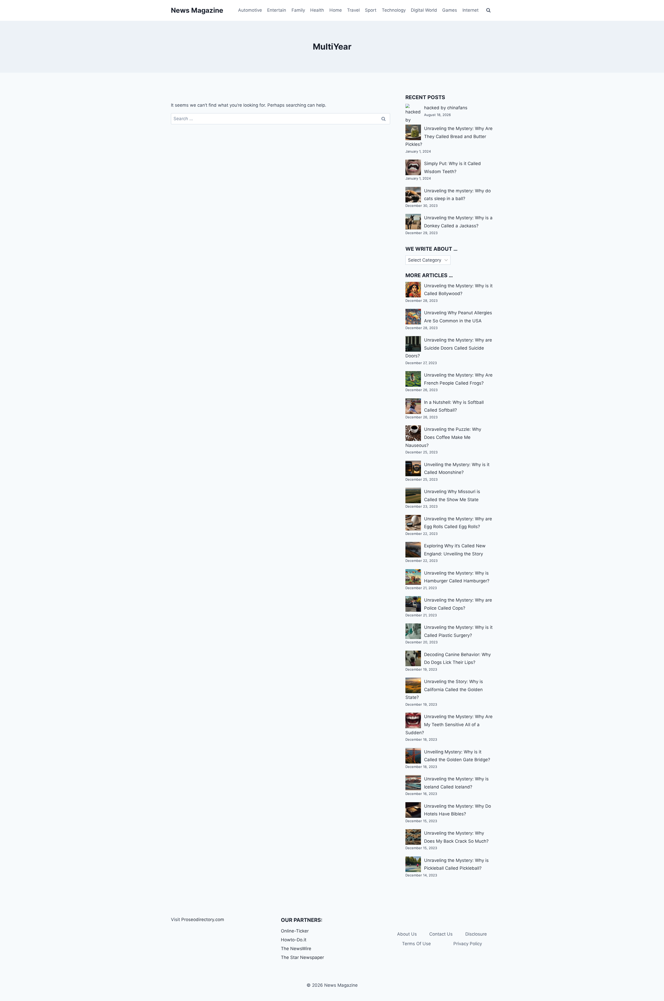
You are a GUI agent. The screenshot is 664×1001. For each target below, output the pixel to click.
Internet (470, 10)
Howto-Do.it (293, 939)
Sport (370, 10)
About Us (407, 934)
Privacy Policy (467, 943)
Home (335, 10)
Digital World (424, 10)
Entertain (276, 10)
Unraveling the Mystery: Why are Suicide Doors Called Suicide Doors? (448, 347)
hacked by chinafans (445, 107)
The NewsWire (296, 948)
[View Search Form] (488, 10)
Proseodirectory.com (202, 919)
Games (449, 10)
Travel (353, 10)
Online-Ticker (295, 931)
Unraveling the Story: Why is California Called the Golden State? (444, 689)
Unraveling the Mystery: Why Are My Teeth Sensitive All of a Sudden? (449, 724)
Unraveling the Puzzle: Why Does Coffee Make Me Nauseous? (443, 437)
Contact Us (441, 934)
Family (298, 10)
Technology (394, 10)
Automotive (250, 10)
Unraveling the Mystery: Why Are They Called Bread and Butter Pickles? (449, 136)
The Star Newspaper (302, 957)
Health (317, 10)
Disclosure (476, 934)
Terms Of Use (416, 943)
